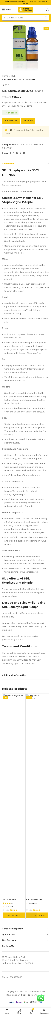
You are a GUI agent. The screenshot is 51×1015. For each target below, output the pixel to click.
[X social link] (13, 153)
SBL (13, 76)
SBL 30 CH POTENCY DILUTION (18, 79)
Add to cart (11, 121)
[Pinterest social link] (17, 153)
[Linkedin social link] (20, 153)
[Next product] (8, 85)
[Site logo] (25, 9)
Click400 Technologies (33, 995)
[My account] (47, 9)
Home (5, 76)
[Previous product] (3, 85)
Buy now (28, 121)
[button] (14, 915)
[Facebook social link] (10, 153)
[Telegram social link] (24, 153)
